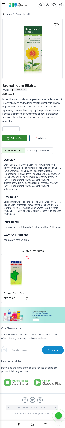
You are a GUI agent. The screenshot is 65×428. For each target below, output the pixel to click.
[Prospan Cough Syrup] (28, 258)
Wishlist (42, 138)
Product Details (13, 150)
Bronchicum (20, 89)
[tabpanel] (32, 199)
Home (9, 14)
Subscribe (52, 350)
